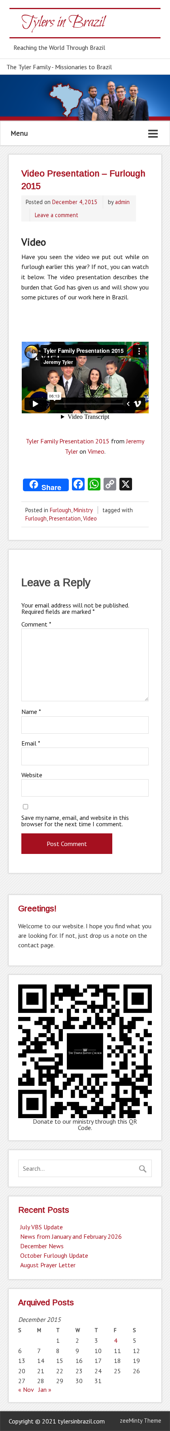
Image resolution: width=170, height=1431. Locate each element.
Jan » (44, 1389)
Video (90, 518)
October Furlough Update (54, 1255)
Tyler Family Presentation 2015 (68, 441)
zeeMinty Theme (140, 1420)
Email (30, 743)
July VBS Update (41, 1227)
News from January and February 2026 (71, 1236)
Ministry (83, 510)
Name (31, 711)
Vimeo (96, 451)
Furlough (60, 510)
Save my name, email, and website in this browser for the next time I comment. (75, 820)
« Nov (26, 1389)
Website (31, 775)
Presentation (65, 518)
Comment (36, 624)
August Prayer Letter (48, 1265)
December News (42, 1246)
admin (122, 202)
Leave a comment (56, 215)
